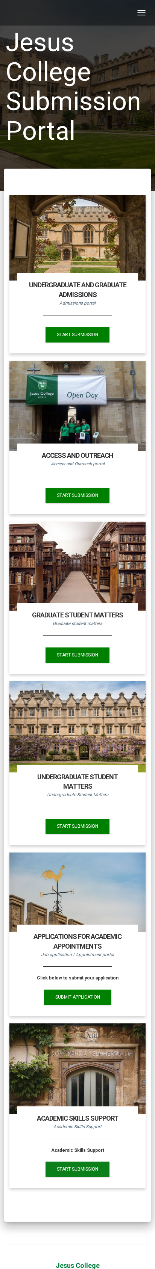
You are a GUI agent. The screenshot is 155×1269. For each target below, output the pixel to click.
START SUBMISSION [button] (77, 334)
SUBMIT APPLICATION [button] (77, 997)
